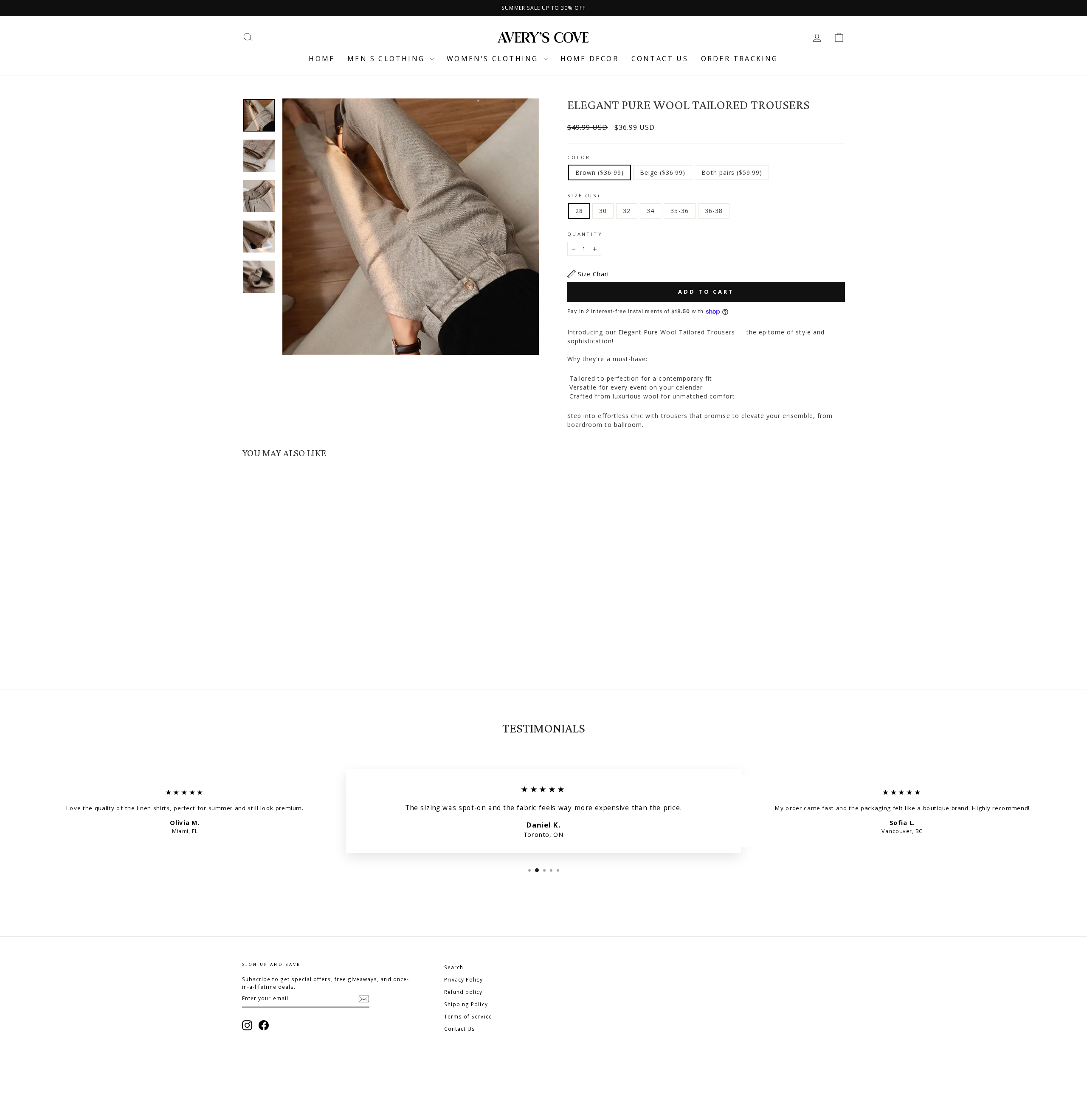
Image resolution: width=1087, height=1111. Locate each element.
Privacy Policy (463, 979)
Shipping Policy (466, 1004)
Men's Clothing (387, 58)
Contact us (659, 58)
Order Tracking (739, 58)
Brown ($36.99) (599, 172)
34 (650, 211)
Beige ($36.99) (663, 172)
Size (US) (583, 195)
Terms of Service (468, 1016)
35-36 (679, 211)
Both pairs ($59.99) (731, 172)
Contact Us (460, 1028)
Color (579, 157)
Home (322, 58)
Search (453, 967)
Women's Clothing (494, 58)
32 (627, 211)
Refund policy (463, 991)
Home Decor (589, 58)
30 (603, 211)
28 (579, 211)
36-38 (714, 211)
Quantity (585, 234)
